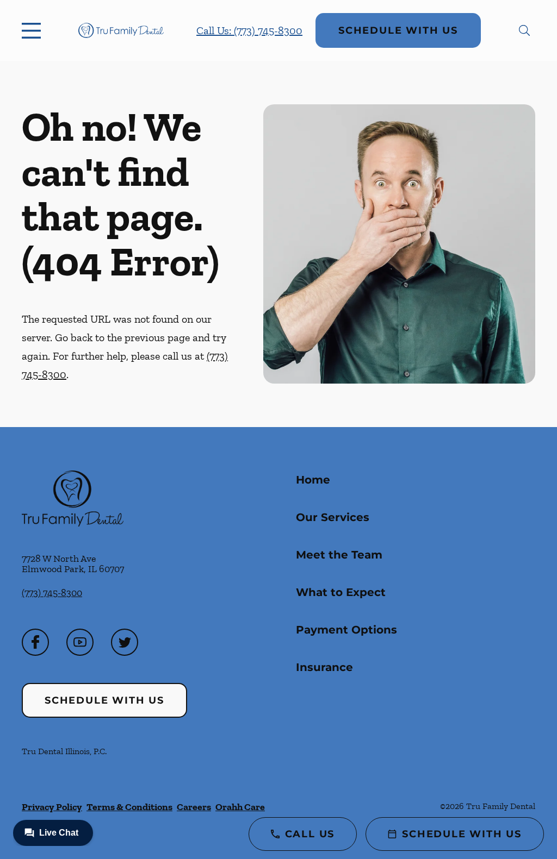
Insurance (324, 667)
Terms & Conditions (129, 807)
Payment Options (346, 629)
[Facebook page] (35, 642)
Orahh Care (240, 807)
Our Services (332, 517)
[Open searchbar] (524, 30)
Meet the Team (339, 554)
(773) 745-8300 (52, 593)
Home (313, 479)
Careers (194, 807)
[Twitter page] (124, 642)
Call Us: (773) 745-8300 (249, 30)
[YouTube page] (80, 642)
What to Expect (341, 592)
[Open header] (34, 30)
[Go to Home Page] (121, 30)
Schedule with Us (398, 30)
